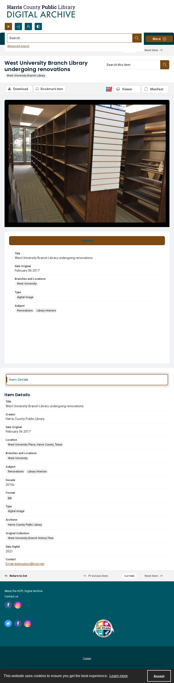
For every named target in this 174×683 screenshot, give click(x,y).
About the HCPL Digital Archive (24, 591)
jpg (10, 497)
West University (27, 283)
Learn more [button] (118, 676)
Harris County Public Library (25, 524)
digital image (25, 297)
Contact (87, 658)
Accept (159, 676)
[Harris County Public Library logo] (103, 629)
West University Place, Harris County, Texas (35, 444)
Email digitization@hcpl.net (25, 564)
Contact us (11, 596)
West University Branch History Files (30, 538)
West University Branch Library (26, 75)
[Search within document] (164, 64)
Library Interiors (46, 310)
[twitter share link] (8, 623)
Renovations (25, 310)
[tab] (87, 240)
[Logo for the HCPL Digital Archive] (41, 11)
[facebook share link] (8, 605)
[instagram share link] (18, 605)
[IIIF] (109, 89)
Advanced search (18, 46)
